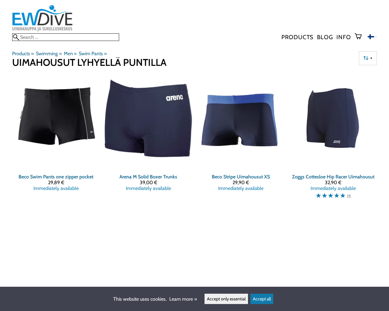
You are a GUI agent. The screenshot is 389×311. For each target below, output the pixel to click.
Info (343, 37)
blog (325, 37)
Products (297, 37)
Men (70, 53)
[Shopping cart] (361, 37)
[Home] (42, 30)
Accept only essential (226, 299)
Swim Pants (93, 53)
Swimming (48, 53)
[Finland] (372, 37)
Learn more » (183, 299)
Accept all (262, 299)
